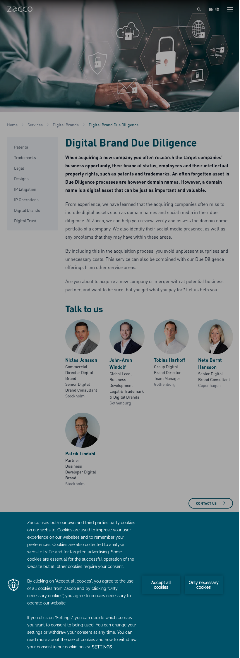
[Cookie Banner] (120, 585)
